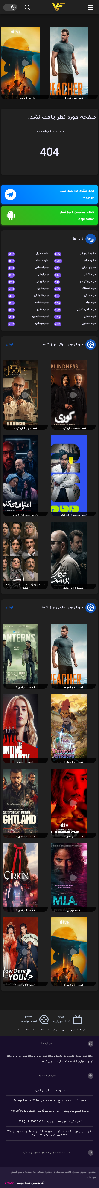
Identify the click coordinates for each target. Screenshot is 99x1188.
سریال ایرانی (75, 268)
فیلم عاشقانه (29, 302)
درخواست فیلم (78, 1029)
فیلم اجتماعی (29, 268)
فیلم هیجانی (29, 324)
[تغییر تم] (10, 7)
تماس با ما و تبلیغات (57, 1029)
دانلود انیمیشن (75, 254)
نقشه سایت (38, 1029)
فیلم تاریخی (29, 282)
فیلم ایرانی (29, 275)
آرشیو (9, 344)
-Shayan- (9, 1183)
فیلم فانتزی (29, 310)
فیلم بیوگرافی (75, 282)
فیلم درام (75, 302)
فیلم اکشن (75, 275)
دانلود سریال (29, 254)
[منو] (90, 7)
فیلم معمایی (75, 324)
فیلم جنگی (75, 296)
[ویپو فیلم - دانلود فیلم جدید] (59, 7)
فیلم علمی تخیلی (75, 310)
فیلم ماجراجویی (29, 316)
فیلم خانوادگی (29, 296)
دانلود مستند (29, 261)
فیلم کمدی (75, 316)
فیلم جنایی (29, 289)
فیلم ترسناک (75, 289)
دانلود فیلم (75, 261)
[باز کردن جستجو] (27, 7)
